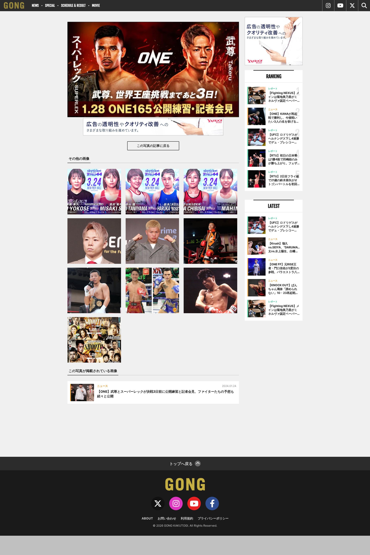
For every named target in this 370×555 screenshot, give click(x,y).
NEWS (35, 5)
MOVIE (96, 5)
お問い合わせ (167, 518)
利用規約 (187, 518)
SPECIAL (50, 5)
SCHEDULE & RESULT (73, 5)
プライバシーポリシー (213, 518)
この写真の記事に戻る (153, 146)
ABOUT (147, 518)
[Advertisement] (274, 387)
